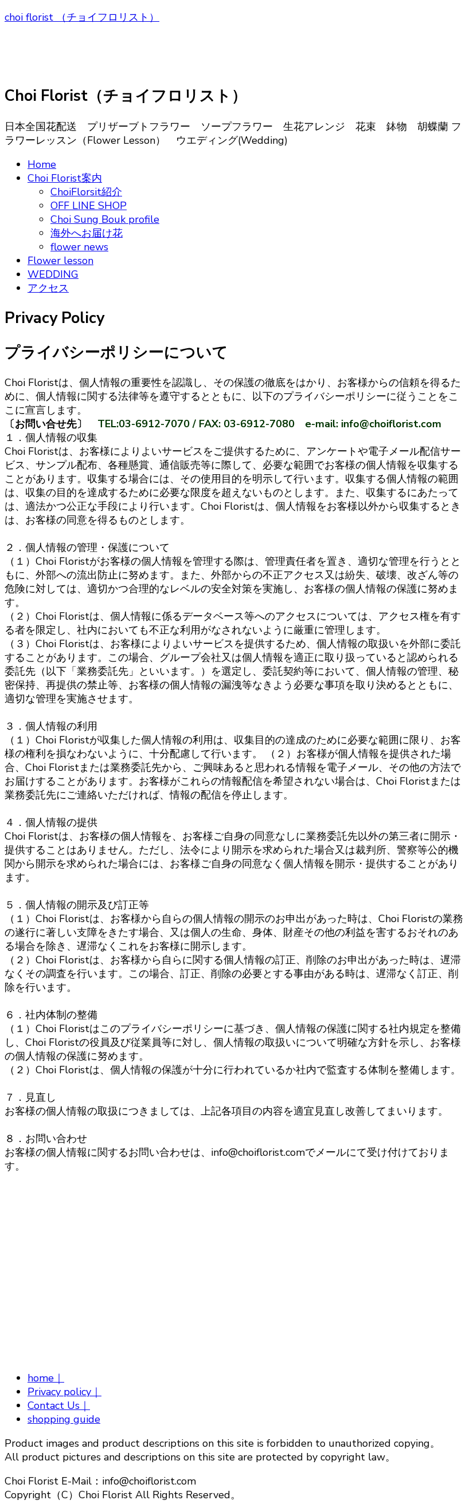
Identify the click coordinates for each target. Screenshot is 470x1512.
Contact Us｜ (59, 1405)
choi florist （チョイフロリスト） (82, 17)
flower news (79, 247)
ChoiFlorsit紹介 (86, 192)
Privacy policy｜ (64, 1392)
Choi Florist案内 (65, 178)
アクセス (48, 288)
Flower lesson (60, 260)
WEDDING (53, 274)
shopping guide (64, 1419)
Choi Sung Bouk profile (104, 219)
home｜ (46, 1378)
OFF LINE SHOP (88, 205)
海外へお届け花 (86, 233)
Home (42, 164)
